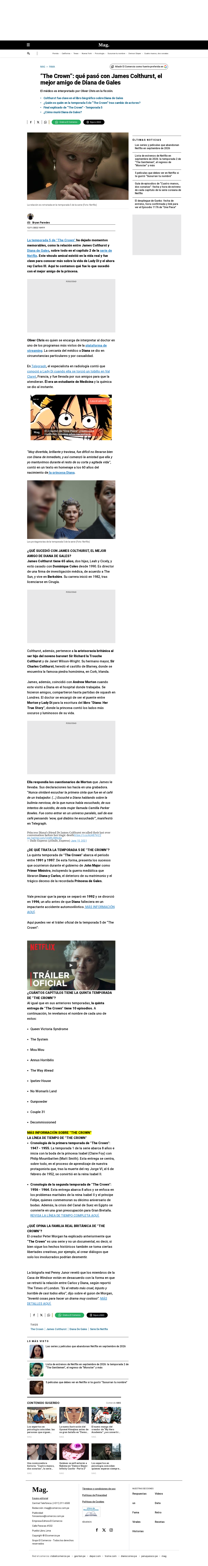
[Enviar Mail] (29, 222)
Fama (135, 1512)
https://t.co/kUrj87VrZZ (87, 835)
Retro (158, 1512)
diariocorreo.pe (129, 1556)
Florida (55, 53)
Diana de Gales (78, 1329)
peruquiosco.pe (149, 1556)
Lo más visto (38, 1341)
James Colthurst (56, 1329)
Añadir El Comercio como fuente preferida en (139, 66)
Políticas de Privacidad (94, 1495)
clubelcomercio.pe (60, 1556)
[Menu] (30, 45)
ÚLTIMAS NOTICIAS (147, 140)
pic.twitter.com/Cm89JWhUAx (44, 838)
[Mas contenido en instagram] (111, 1530)
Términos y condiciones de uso (99, 1488)
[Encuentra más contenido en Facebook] (30, 122)
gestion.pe (80, 1556)
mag (164, 1556)
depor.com (95, 1556)
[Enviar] (29, 53)
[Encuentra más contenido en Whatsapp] (45, 122)
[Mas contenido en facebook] (96, 1530)
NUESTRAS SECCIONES (142, 1488)
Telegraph (38, 366)
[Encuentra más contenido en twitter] (38, 122)
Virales (136, 1521)
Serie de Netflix (99, 1329)
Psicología (99, 53)
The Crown (36, 1329)
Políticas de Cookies (93, 1501)
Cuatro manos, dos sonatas (156, 53)
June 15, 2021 (79, 840)
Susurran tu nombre (116, 53)
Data (158, 1503)
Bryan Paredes (41, 222)
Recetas (160, 1521)
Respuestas (139, 1493)
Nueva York (87, 53)
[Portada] (40, 1495)
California (66, 53)
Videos (159, 1493)
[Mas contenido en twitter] (104, 1530)
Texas (75, 53)
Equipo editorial (40, 1498)
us (133, 1503)
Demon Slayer (135, 53)
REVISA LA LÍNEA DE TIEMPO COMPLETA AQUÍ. (64, 1215)
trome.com (111, 1556)
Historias (138, 1531)
